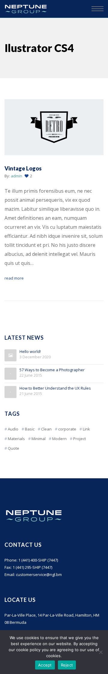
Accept (45, 665)
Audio (13, 429)
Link (86, 429)
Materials (16, 438)
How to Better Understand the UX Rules (55, 388)
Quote (13, 448)
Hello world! (30, 351)
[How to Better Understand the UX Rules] (10, 392)
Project (79, 438)
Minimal (39, 438)
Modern (59, 438)
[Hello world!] (10, 355)
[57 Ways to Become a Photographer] (10, 374)
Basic (29, 429)
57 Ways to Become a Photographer (52, 370)
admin (16, 176)
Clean (46, 429)
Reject (67, 665)
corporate (67, 429)
